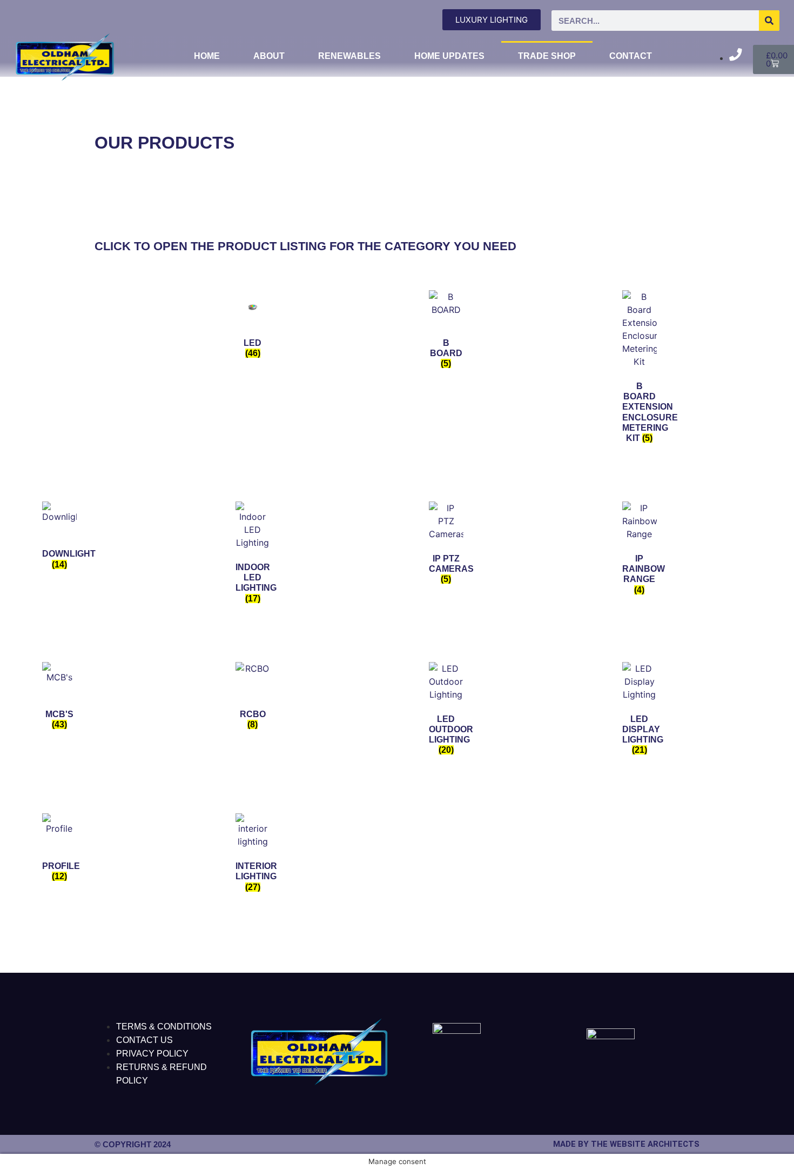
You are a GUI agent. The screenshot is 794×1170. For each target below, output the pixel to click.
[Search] (769, 20)
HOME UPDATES (449, 56)
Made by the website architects (626, 1144)
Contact (630, 56)
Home (207, 56)
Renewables (349, 56)
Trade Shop (547, 56)
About (269, 56)
